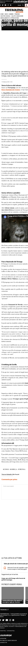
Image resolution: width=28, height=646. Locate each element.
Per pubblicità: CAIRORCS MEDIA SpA (8, 640)
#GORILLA (13, 469)
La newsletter (3, 642)
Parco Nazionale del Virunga (10, 89)
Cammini (11, 14)
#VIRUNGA (21, 469)
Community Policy (10, 630)
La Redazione (3, 638)
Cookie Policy (3, 630)
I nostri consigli (5, 16)
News (6, 14)
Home (2, 14)
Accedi (19, 5)
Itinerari (17, 14)
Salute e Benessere (17, 16)
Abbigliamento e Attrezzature (9, 18)
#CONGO (6, 469)
